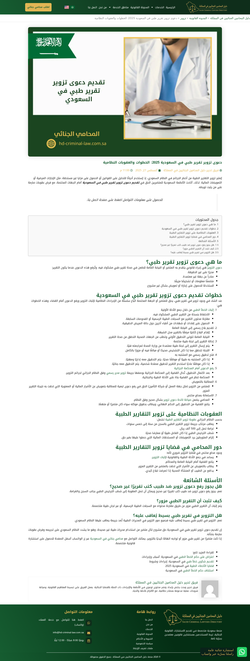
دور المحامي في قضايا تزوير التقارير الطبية (192, 237)
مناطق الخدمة (121, 7)
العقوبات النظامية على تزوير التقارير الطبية (192, 233)
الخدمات (159, 7)
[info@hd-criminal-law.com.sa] (89, 633)
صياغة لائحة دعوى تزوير (177, 399)
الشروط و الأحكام (144, 639)
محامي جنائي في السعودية (106, 538)
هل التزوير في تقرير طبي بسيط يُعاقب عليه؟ (192, 252)
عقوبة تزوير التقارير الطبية (180, 419)
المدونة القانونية (139, 7)
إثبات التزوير (159, 457)
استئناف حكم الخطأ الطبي (198, 570)
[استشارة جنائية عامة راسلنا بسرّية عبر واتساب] (242, 652)
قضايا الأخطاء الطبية (202, 565)
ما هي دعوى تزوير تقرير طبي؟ (199, 224)
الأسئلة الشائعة (207, 241)
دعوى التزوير (214, 267)
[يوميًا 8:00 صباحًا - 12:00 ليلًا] (89, 641)
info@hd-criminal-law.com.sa (68, 632)
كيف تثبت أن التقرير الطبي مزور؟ (198, 249)
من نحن (103, 7)
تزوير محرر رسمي (116, 372)
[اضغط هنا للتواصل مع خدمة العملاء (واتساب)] (89, 623)
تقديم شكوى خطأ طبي (200, 561)
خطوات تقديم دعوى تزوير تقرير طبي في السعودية (189, 229)
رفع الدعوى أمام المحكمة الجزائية (194, 368)
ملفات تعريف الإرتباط (143, 648)
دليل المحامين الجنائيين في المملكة (230, 18)
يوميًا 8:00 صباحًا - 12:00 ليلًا (69, 640)
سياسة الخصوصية (144, 643)
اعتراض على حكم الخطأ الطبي (196, 556)
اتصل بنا (92, 7)
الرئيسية (170, 7)
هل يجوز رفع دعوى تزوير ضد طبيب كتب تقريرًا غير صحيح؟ (187, 245)
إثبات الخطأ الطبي (203, 309)
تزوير (183, 18)
